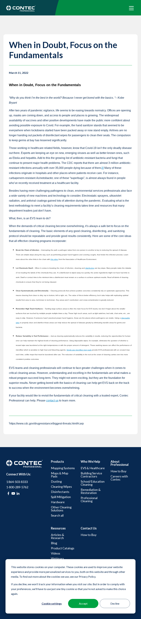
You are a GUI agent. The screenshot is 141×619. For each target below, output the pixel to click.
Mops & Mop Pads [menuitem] (59, 475)
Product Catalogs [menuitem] (62, 548)
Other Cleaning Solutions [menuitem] (61, 509)
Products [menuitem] (57, 461)
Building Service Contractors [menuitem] (91, 475)
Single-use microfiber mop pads (79, 350)
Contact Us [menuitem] (89, 528)
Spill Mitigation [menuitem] (61, 496)
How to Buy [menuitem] (118, 471)
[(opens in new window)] (8, 493)
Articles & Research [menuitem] (57, 536)
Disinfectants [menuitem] (60, 491)
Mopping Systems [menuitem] (63, 468)
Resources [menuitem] (58, 528)
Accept (83, 603)
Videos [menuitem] (55, 553)
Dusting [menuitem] (56, 481)
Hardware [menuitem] (58, 502)
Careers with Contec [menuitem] (119, 478)
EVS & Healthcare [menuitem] (93, 468)
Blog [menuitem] (54, 543)
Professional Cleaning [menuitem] (89, 499)
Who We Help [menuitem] (90, 461)
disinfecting (89, 268)
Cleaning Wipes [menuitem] (61, 486)
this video (54, 259)
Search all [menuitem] (57, 515)
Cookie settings (52, 603)
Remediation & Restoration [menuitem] (91, 491)
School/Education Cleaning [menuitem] (93, 483)
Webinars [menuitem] (57, 558)
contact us (52, 400)
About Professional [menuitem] (120, 463)
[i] (103, 167)
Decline (114, 603)
